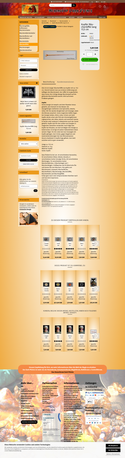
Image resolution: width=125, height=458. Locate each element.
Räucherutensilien (25, 50)
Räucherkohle (46, 174)
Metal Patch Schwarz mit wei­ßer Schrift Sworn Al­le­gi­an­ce (28, 104)
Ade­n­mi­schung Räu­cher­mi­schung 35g (82, 244)
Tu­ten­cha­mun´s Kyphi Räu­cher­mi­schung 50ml (94, 244)
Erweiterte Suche (28, 164)
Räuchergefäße (59, 174)
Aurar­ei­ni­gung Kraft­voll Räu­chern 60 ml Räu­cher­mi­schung (82, 337)
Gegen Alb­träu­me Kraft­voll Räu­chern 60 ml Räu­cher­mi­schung (46, 337)
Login (104, 1)
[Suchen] (92, 1)
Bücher (71, 17)
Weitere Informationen (113, 454)
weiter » (46, 26)
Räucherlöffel (66, 172)
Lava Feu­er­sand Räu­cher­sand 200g (81, 290)
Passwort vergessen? (26, 76)
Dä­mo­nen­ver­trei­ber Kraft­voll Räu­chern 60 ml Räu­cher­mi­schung (70, 337)
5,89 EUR (28, 132)
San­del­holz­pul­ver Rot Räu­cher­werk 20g (69, 290)
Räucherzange (57, 172)
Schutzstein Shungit (25, 209)
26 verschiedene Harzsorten (67, 155)
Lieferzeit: (84, 36)
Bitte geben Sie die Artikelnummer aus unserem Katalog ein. (28, 181)
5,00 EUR (28, 110)
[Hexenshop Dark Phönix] (30, 9)
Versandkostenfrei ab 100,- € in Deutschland (77, 1)
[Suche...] (74, 5)
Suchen (28, 160)
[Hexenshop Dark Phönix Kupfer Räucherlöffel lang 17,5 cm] (60, 51)
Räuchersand (46, 169)
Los (35, 190)
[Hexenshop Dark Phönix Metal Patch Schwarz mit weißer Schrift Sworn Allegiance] (28, 92)
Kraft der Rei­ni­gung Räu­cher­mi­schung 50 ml (58, 244)
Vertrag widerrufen (29, 422)
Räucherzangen (24, 47)
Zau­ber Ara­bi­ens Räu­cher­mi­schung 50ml (46, 244)
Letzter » (53, 26)
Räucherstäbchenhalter (27, 33)
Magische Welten (26, 17)
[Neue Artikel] (37, 83)
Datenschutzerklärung (15, 450)
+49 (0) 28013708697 (57, 1)
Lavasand (54, 169)
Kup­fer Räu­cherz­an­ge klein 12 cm (93, 337)
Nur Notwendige (113, 450)
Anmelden (29, 70)
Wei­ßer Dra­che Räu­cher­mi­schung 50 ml (46, 290)
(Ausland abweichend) (95, 40)
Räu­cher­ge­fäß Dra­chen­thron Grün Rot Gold (93, 290)
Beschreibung (48, 82)
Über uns (102, 17)
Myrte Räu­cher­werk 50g (58, 290)
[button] (104, 6)
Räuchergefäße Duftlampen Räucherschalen (24, 28)
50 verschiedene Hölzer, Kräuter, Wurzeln (55, 157)
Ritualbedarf (40, 17)
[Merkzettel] (100, 6)
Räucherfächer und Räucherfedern (25, 37)
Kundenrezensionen (65, 82)
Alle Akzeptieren (113, 445)
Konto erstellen (24, 74)
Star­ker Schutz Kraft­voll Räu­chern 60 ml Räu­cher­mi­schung (58, 337)
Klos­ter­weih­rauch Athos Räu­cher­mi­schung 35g (70, 244)
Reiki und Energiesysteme (56, 17)
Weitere (80, 17)
